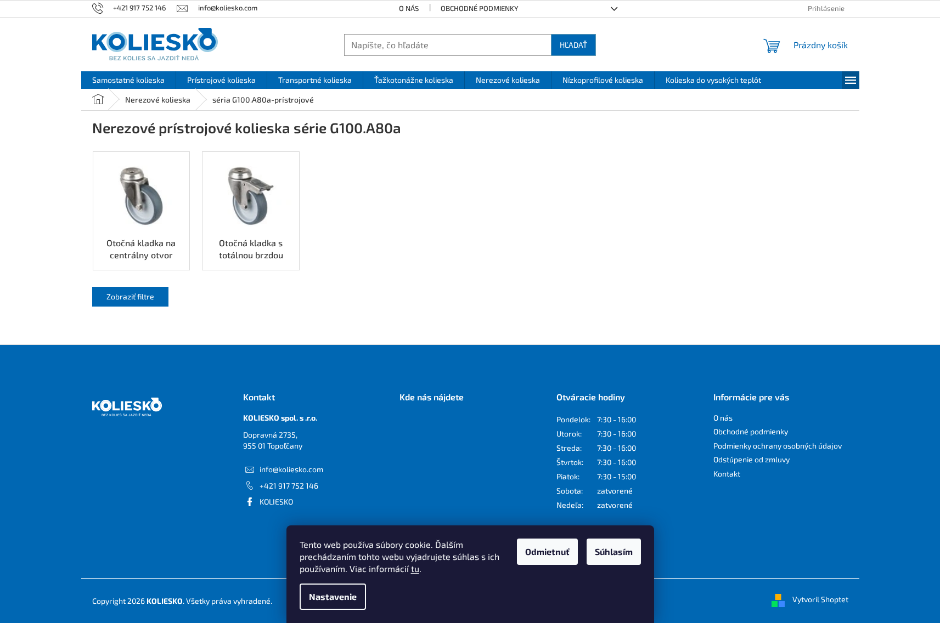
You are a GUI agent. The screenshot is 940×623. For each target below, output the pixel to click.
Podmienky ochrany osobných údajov (777, 445)
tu (415, 568)
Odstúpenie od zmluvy (751, 459)
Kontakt (726, 473)
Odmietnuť (547, 551)
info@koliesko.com (291, 469)
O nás (409, 8)
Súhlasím (614, 551)
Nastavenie (333, 596)
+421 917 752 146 (289, 485)
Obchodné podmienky (480, 8)
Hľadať (573, 44)
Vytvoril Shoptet (820, 599)
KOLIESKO (276, 501)
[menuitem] (128, 80)
